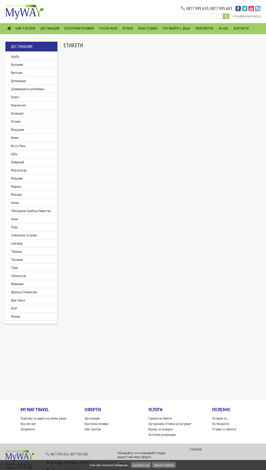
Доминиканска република (27, 88)
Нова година (148, 28)
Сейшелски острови (24, 235)
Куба (14, 153)
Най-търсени (25, 28)
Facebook (196, 449)
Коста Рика (18, 145)
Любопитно (204, 28)
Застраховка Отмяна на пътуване (169, 423)
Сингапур (17, 243)
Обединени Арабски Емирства (31, 210)
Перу (14, 227)
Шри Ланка (18, 300)
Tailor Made (108, 28)
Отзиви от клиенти (224, 429)
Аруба (15, 56)
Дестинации (49, 28)
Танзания (17, 259)
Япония (15, 316)
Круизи (128, 28)
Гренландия (18, 80)
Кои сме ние (28, 423)
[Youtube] (251, 10)
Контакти (241, 28)
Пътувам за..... (221, 418)
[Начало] (26, 19)
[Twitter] (245, 10)
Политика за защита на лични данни (43, 418)
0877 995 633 (197, 8)
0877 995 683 (221, 8)
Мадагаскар (19, 170)
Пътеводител (220, 423)
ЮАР (14, 308)
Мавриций (17, 162)
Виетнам (16, 72)
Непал (15, 202)
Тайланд (16, 251)
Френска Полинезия (24, 292)
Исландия (17, 113)
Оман (14, 218)
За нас (223, 28)
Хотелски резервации (162, 434)
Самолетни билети (160, 418)
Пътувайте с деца (176, 28)
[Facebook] (238, 10)
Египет (15, 97)
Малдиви (17, 178)
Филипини (17, 283)
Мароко (16, 186)
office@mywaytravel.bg (247, 16)
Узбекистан (18, 275)
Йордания (17, 129)
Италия (15, 121)
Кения (14, 137)
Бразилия (17, 64)
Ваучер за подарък (160, 429)
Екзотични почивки (79, 28)
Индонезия (18, 105)
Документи (28, 429)
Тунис (14, 267)
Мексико (16, 194)
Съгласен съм (141, 465)
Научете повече (164, 465)
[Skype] (258, 10)
